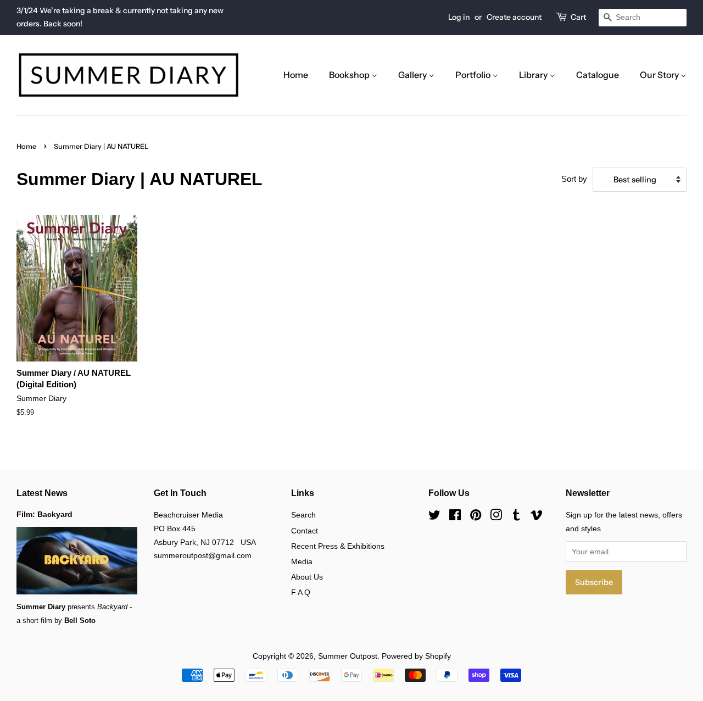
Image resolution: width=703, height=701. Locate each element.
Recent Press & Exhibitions (337, 546)
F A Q (300, 592)
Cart (578, 17)
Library (534, 74)
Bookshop (350, 74)
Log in (459, 17)
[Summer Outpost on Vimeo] (537, 517)
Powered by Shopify (416, 656)
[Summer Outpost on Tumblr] (516, 517)
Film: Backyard (44, 514)
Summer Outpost (347, 656)
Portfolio (473, 74)
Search (303, 514)
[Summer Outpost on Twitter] (434, 517)
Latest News (42, 493)
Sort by (574, 178)
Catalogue (597, 74)
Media (302, 561)
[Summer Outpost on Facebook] (455, 517)
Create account (514, 17)
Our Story (660, 74)
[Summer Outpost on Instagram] (496, 517)
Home (295, 74)
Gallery (413, 74)
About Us (307, 576)
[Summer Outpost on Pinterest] (476, 517)
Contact (304, 530)
